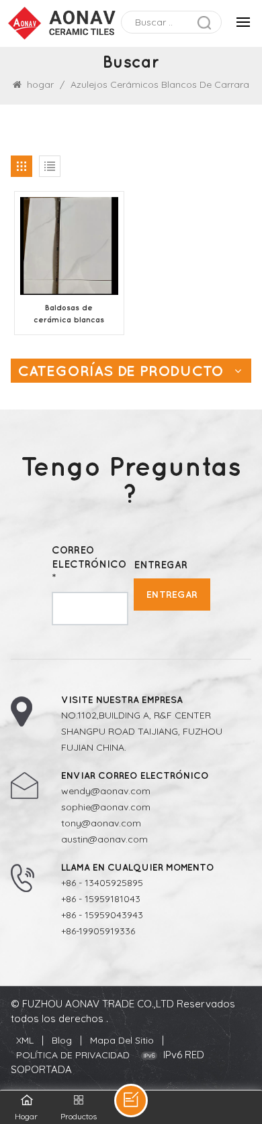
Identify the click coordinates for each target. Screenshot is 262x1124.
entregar (172, 594)
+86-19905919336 (98, 931)
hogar (40, 84)
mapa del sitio (122, 1040)
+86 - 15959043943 (102, 915)
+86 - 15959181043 (100, 899)
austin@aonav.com (104, 839)
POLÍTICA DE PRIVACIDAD (73, 1055)
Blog (62, 1040)
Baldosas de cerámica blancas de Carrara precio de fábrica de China (69, 314)
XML (25, 1040)
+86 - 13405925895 (102, 883)
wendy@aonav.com (105, 791)
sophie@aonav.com (105, 807)
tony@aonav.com (101, 823)
